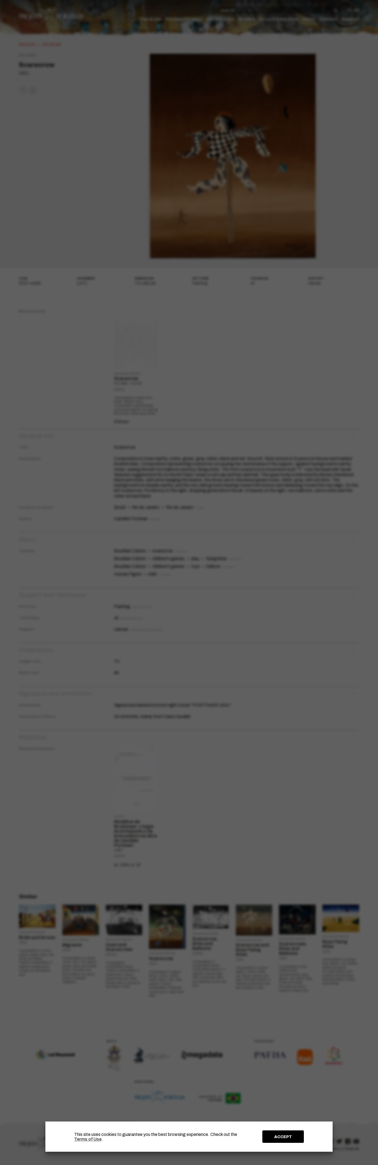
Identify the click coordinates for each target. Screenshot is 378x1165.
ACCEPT (283, 1137)
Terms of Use (88, 1139)
